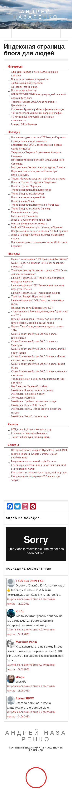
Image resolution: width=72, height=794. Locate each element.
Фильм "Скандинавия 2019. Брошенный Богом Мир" (39, 259)
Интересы (15, 66)
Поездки (14, 132)
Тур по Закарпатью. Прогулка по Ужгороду (35, 204)
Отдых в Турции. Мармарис (26, 186)
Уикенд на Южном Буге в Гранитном (31, 219)
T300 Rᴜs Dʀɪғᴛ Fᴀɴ (29, 581)
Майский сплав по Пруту (24, 212)
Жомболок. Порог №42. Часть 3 (28, 405)
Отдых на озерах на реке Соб (28, 197)
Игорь (20, 677)
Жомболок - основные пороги (28, 393)
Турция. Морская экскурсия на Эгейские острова (38, 178)
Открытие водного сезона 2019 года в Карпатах (38, 137)
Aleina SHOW (25, 698)
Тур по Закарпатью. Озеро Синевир (30, 208)
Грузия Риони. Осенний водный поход (32, 322)
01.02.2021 (23, 603)
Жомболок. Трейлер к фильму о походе (33, 401)
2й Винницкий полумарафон (27, 83)
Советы (13, 444)
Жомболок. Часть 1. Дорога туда (29, 416)
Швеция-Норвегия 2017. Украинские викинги (35, 292)
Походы (14, 253)
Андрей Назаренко (36, 14)
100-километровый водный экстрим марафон (36, 113)
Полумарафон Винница (24, 90)
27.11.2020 (23, 634)
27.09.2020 (23, 669)
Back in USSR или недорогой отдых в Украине (36, 227)
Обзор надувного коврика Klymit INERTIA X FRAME (39, 450)
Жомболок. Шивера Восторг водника (32, 390)
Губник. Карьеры (20, 174)
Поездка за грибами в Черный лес (30, 79)
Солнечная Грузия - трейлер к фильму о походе (37, 109)
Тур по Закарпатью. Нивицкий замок (31, 189)
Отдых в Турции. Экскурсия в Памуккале (33, 182)
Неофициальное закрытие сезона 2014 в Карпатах (39, 231)
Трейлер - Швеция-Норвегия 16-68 (30, 296)
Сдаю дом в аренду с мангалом (29, 141)
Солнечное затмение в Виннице (29, 433)
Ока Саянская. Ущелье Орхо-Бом (29, 386)
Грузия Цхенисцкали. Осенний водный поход (36, 319)
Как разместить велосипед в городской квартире (39, 472)
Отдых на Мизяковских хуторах (29, 223)
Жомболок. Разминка (23, 397)
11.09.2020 (23, 690)
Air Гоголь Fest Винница (24, 86)
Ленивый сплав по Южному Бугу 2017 (32, 307)
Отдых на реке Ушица (23, 201)
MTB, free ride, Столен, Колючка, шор (31, 429)
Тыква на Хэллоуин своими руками (30, 437)
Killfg (19, 611)
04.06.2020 (23, 716)
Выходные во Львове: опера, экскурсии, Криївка (38, 167)
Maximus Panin (26, 642)
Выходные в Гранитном (24, 216)
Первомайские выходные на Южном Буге (34, 171)
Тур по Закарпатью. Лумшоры (27, 193)
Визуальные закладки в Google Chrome (33, 461)
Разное (13, 424)
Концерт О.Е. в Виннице (24, 124)
